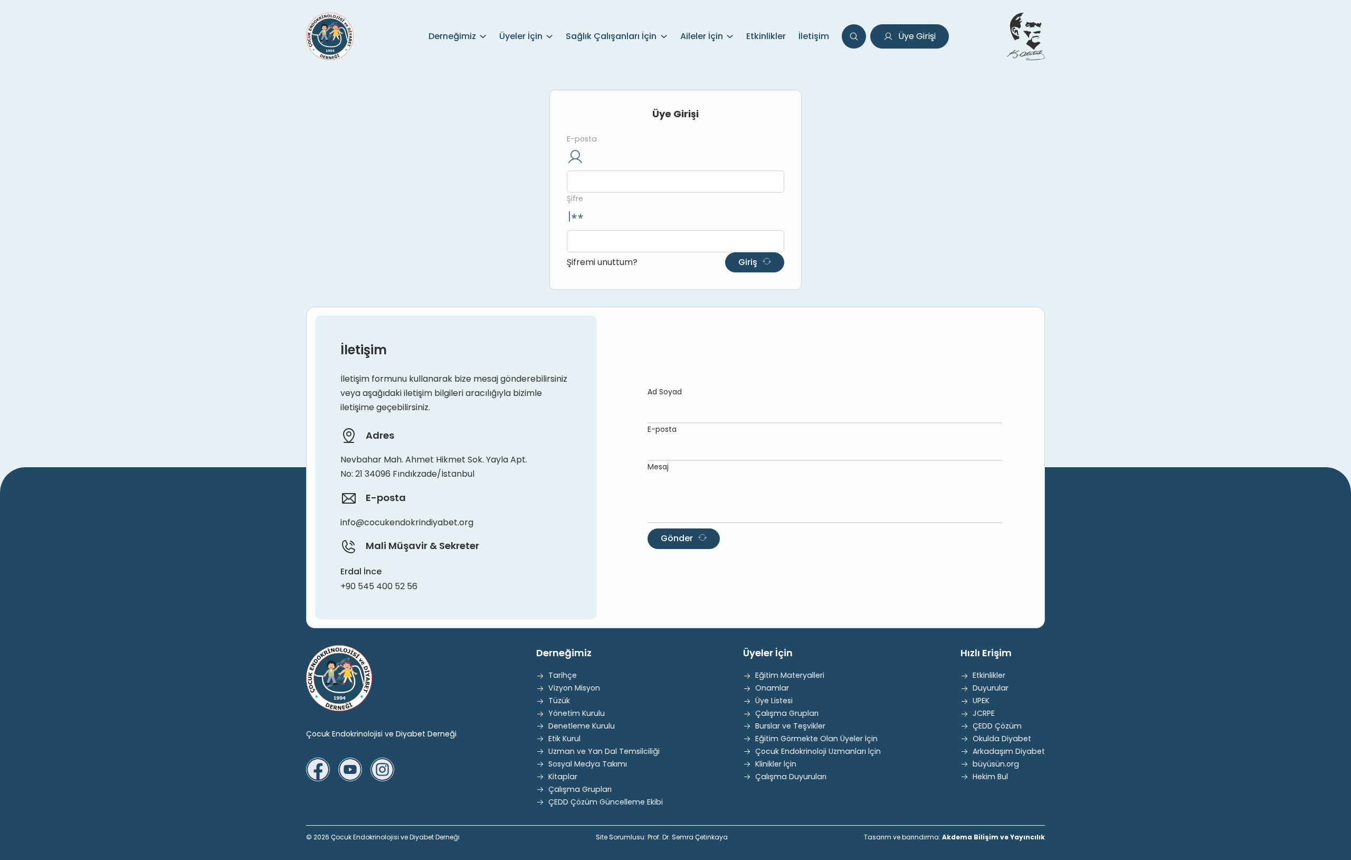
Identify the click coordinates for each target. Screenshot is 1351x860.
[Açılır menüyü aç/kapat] (483, 36)
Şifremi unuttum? (602, 262)
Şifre (575, 198)
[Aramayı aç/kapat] (854, 36)
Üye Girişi (917, 36)
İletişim (813, 36)
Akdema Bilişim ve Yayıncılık (993, 837)
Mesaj (658, 466)
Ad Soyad (665, 391)
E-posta (582, 139)
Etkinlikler (766, 36)
